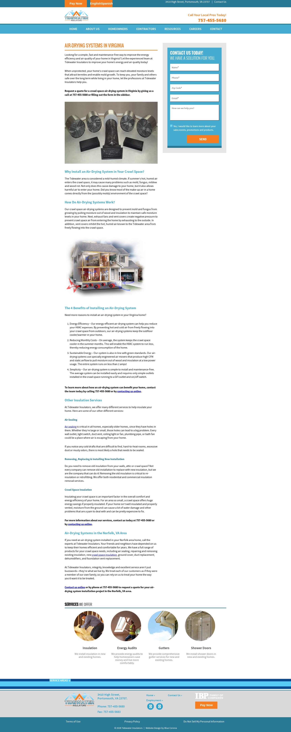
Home (73, 29)
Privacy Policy (132, 721)
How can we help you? (183, 108)
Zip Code (177, 88)
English (95, 3)
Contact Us (220, 2)
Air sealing (70, 426)
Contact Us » (175, 695)
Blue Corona (170, 728)
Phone (175, 77)
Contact (216, 29)
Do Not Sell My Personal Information (204, 721)
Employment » (154, 700)
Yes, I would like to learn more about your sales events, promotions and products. (194, 128)
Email (175, 98)
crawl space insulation (104, 555)
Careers (195, 29)
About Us (93, 29)
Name (175, 67)
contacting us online (129, 391)
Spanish (107, 3)
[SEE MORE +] (90, 626)
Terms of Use (73, 721)
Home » (150, 695)
